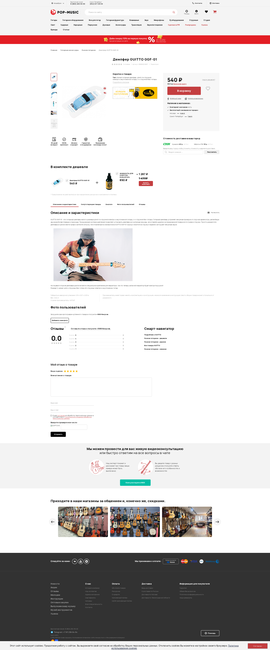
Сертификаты (90, 598)
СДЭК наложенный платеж (122, 601)
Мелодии (55, 595)
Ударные (64, 25)
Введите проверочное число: (64, 422)
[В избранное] (208, 91)
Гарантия (183, 588)
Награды (88, 601)
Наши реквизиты (186, 598)
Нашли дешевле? (208, 80)
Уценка (204, 25)
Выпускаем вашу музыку (63, 606)
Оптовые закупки (59, 602)
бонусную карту (179, 84)
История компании (92, 588)
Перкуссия (92, 25)
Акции (54, 587)
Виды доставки (147, 588)
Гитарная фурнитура (115, 20)
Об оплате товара (119, 588)
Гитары (54, 20)
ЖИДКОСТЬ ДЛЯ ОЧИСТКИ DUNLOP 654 (126, 175)
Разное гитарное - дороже (155, 342)
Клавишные (134, 20)
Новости (55, 584)
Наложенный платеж (119, 598)
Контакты (88, 607)
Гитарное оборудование (73, 20)
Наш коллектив (91, 591)
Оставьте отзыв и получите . (91, 328)
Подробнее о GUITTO (152, 335)
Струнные (193, 20)
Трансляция (136, 25)
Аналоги (109, 204)
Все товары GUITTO (152, 345)
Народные (78, 25)
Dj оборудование (176, 20)
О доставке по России (150, 591)
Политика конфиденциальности (192, 594)
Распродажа (190, 25)
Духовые (106, 25)
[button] (52, 522)
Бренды (54, 30)
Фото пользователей (125, 204)
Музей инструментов (61, 610)
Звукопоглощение (155, 25)
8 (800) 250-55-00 (77, 4)
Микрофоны (159, 20)
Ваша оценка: (57, 371)
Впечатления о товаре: (61, 375)
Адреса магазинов (92, 594)
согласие (61, 415)
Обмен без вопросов (188, 591)
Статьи (66, 30)
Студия (207, 20)
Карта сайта (54, 635)
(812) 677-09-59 (96, 4)
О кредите (116, 594)
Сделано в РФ (174, 25)
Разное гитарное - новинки (155, 349)
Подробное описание (121, 82)
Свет (53, 25)
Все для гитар (95, 20)
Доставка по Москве (149, 594)
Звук (146, 20)
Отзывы (142, 204)
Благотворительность (93, 604)
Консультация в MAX (135, 482)
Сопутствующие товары (91, 204)
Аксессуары (121, 25)
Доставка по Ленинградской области (156, 598)
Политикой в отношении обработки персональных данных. (72, 417)
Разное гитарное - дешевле (155, 338)
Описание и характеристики (64, 204)
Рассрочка (116, 591)
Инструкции (57, 598)
